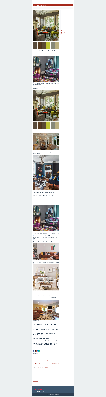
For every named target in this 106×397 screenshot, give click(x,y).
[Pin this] (36, 351)
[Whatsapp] (39, 351)
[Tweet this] (35, 351)
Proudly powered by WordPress (50, 394)
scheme (47, 367)
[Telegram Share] (38, 351)
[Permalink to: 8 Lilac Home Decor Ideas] (46, 357)
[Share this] (33, 351)
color (42, 367)
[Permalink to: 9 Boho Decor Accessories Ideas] (37, 359)
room (45, 367)
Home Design (37, 367)
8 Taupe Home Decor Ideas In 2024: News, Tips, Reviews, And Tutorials (55, 364)
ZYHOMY (35, 2)
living (43, 367)
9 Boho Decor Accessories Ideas (36, 364)
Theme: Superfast (57, 394)
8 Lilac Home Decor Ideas (45, 360)
